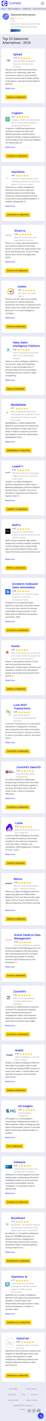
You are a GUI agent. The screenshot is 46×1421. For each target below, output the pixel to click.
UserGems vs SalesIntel (17, 214)
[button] (42, 3)
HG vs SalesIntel (14, 1146)
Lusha (19, 823)
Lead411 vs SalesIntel (17, 509)
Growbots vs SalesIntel (17, 630)
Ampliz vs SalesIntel (16, 1090)
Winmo (18, 879)
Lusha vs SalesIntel (15, 863)
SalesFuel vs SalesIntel (17, 1375)
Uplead (17, 54)
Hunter (15, 646)
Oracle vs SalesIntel (16, 975)
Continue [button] (23, 1415)
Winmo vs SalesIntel (16, 919)
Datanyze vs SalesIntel (17, 1202)
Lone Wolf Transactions (21, 706)
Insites (22, 286)
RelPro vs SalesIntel (16, 568)
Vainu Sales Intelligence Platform (26, 344)
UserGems (18, 172)
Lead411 (17, 466)
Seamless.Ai (19, 1276)
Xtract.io (19, 230)
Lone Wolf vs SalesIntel (17, 751)
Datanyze (20, 1162)
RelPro (16, 525)
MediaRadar (18, 404)
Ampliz (19, 1050)
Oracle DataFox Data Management (27, 936)
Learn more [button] (14, 1409)
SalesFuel (22, 1338)
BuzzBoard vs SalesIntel (18, 1261)
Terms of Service (31, 1389)
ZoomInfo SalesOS (28, 767)
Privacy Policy (13, 1389)
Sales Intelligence (14, 9)
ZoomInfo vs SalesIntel (17, 807)
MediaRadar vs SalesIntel (18, 450)
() (13, 21)
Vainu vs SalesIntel (15, 389)
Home (3, 9)
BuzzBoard (18, 1218)
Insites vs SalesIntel (16, 326)
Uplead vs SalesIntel (16, 97)
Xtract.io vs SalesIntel (17, 270)
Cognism (17, 113)
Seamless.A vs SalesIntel (18, 1322)
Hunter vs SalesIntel (16, 689)
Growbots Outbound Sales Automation (25, 585)
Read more (10, 88)
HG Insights (25, 1106)
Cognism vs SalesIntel (17, 156)
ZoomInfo (19, 991)
